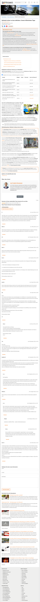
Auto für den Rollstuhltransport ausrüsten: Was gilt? (12, 62)
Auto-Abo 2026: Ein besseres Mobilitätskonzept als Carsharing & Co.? (23, 538)
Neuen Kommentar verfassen (7, 208)
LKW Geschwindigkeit (25, 583)
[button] (2, 26)
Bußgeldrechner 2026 (6, 570)
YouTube (34, 2)
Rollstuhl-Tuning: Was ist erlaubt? (16, 495)
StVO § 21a (5, 175)
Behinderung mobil (10, 32)
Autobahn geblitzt (5, 583)
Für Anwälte (23, 593)
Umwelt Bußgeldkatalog (6, 590)
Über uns (23, 590)
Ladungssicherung (18, 35)
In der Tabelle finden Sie (26, 50)
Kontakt (23, 594)
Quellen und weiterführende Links (9, 66)
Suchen (26, 2)
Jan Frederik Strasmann (16, 183)
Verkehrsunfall (5, 576)
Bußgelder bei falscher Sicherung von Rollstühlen (12, 60)
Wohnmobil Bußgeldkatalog (6, 597)
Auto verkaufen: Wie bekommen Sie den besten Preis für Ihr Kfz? (22, 546)
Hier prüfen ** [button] (32, 98)
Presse (23, 591)
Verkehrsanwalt (5, 577)
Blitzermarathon (5, 579)
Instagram (37, 2)
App (29, 2)
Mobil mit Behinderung (10, 16)
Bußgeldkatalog (4, 16)
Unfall (8, 165)
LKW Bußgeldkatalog (6, 587)
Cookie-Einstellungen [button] (25, 600)
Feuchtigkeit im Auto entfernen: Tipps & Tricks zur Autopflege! (22, 558)
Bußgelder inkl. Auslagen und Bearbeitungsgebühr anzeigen (13, 74)
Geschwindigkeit (24, 576)
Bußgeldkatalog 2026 (10, 3)
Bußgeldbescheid (5, 573)
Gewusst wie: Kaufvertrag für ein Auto (17, 510)
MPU (7, 580)
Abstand (23, 580)
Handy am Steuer (24, 577)
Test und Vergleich (5, 600)
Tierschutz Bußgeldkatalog (6, 591)
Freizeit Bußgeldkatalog (6, 593)
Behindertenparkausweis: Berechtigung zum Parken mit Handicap (22, 521)
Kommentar (4, 476)
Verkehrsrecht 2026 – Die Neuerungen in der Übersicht (12, 502)
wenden (3, 140)
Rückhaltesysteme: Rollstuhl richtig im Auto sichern (12, 64)
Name (3, 468)
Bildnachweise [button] (20, 196)
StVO (17, 34)
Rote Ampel (23, 579)
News (22, 587)
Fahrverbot (4, 580)
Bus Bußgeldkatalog (5, 594)
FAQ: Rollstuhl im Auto (7, 58)
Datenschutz (23, 597)
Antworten (3, 234)
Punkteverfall (23, 573)
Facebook (32, 2)
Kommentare (10, 26)
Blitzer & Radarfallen (25, 570)
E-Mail (3, 472)
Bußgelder (25, 48)
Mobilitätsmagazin (8, 2)
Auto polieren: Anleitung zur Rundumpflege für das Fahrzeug (21, 531)
